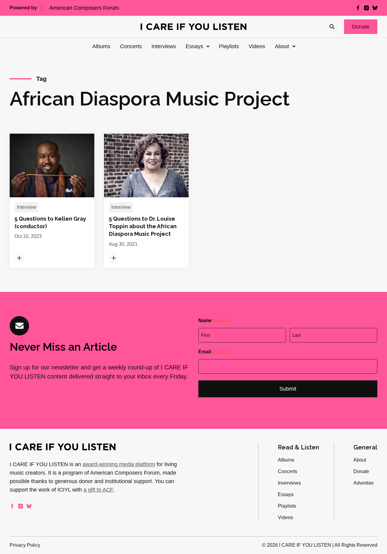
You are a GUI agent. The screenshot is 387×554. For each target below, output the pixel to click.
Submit (287, 389)
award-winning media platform (119, 464)
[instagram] (366, 7)
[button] (360, 26)
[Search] (332, 26)
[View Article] (52, 201)
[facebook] (358, 7)
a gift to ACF (98, 490)
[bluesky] (374, 7)
